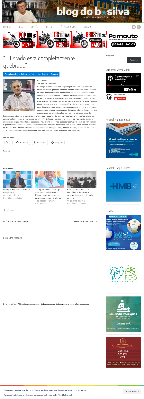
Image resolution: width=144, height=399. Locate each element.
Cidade (21, 26)
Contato (87, 26)
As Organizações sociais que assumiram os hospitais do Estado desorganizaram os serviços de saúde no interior (48, 193)
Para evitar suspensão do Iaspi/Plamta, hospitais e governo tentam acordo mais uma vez (80, 193)
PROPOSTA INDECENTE (85, 221)
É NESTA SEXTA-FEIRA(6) (15, 221)
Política (7, 26)
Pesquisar (110, 55)
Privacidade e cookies (66, 395)
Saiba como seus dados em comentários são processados (65, 304)
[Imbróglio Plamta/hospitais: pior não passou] (17, 179)
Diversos (49, 26)
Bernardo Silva (21, 74)
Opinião (34, 26)
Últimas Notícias (68, 26)
